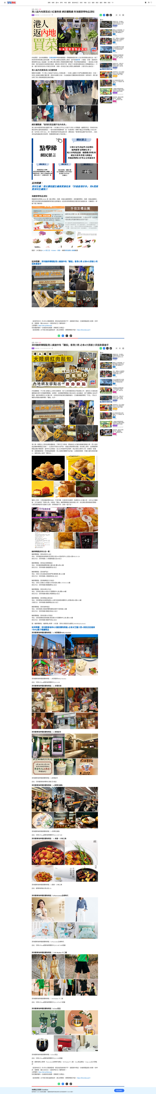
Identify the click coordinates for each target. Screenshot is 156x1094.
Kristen (53, 250)
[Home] (11, 2)
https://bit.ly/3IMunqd (45, 325)
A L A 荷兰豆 (46, 250)
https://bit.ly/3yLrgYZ (83, 330)
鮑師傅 (78, 60)
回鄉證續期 (53, 57)
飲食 (40, 9)
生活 (36, 9)
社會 (114, 50)
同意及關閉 (119, 1090)
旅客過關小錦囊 (70, 250)
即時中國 (115, 25)
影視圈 (114, 59)
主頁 (33, 9)
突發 (114, 34)
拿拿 (58, 250)
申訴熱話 (115, 75)
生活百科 (115, 92)
